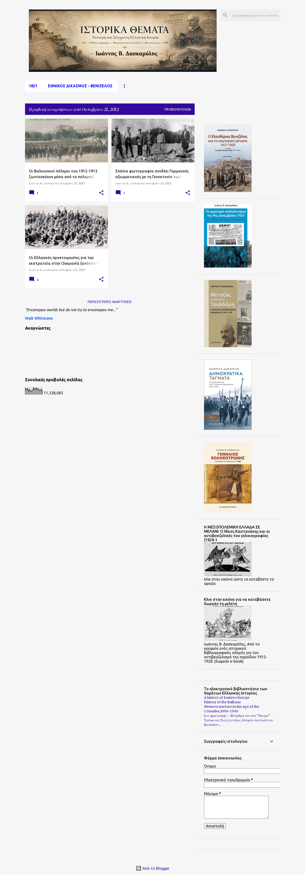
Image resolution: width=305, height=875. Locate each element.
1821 (33, 86)
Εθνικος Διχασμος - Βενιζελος (80, 86)
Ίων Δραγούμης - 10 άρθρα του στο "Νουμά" (237, 716)
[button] (101, 193)
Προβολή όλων (178, 109)
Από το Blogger (155, 868)
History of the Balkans (222, 702)
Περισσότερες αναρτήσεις (110, 302)
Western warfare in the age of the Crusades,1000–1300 (231, 708)
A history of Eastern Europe (226, 697)
